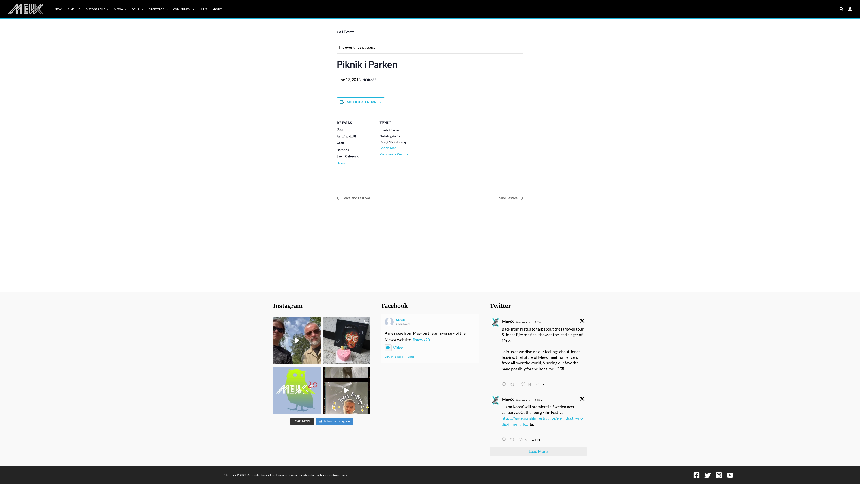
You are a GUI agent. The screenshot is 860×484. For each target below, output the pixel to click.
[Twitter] (707, 475)
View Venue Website (394, 154)
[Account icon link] (850, 9)
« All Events (345, 32)
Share (411, 356)
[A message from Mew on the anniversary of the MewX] (297, 340)
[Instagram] (719, 475)
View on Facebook (394, 356)
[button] (107, 9)
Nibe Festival (509, 198)
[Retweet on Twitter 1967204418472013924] (513, 440)
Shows (341, 163)
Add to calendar (361, 102)
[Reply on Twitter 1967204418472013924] (505, 440)
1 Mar (538, 322)
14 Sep (539, 400)
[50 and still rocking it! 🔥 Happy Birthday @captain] (346, 390)
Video (398, 347)
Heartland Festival (355, 198)
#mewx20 (421, 339)
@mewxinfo (523, 322)
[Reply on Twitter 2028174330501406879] (505, 385)
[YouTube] (730, 475)
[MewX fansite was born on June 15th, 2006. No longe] (346, 340)
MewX (400, 320)
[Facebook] (696, 475)
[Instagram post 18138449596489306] (297, 390)
